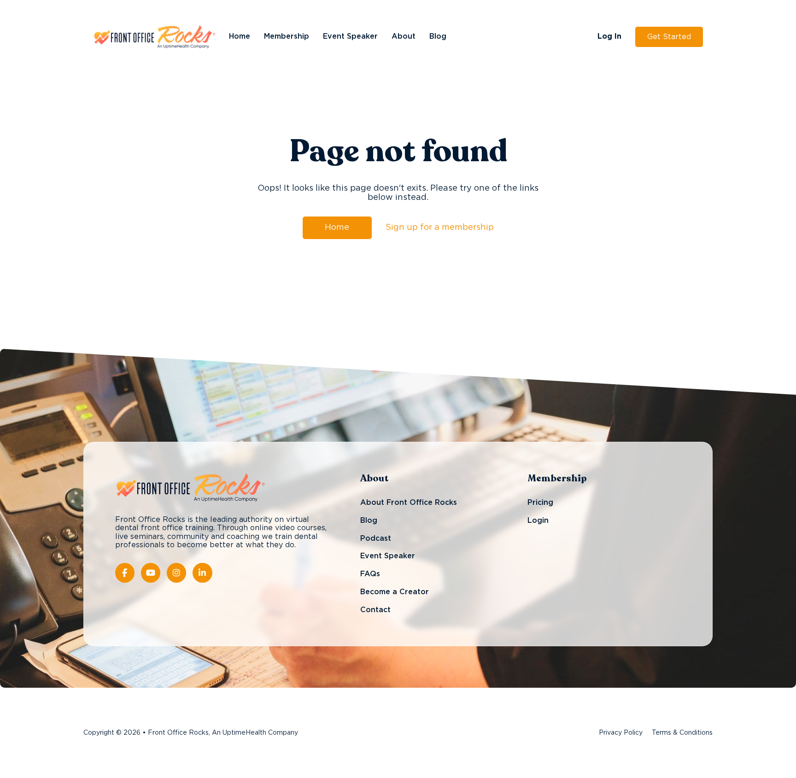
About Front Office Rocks (408, 503)
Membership (286, 36)
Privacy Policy (621, 733)
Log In (609, 36)
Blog (437, 36)
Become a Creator (394, 592)
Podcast (375, 538)
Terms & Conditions (682, 733)
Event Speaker (350, 36)
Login (538, 520)
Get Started (669, 37)
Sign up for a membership (440, 227)
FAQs (370, 574)
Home (239, 36)
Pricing (540, 503)
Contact (375, 610)
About (404, 36)
